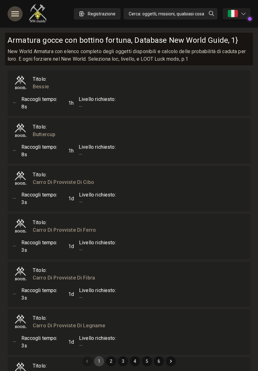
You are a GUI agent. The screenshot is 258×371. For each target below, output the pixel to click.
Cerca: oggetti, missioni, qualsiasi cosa (166, 13)
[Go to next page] (171, 361)
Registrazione (101, 13)
